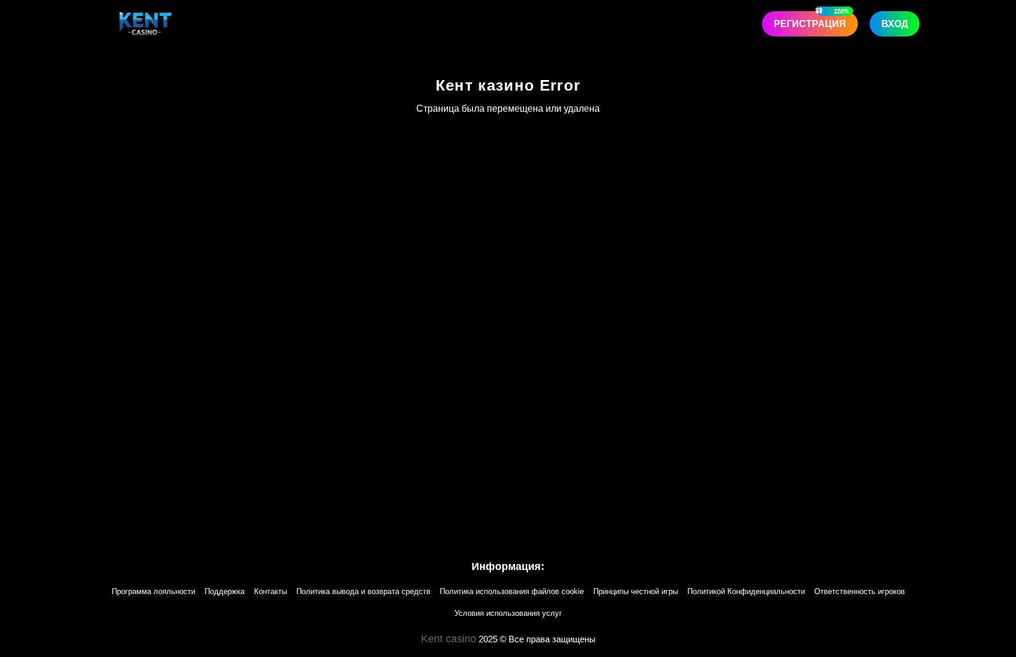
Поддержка (225, 591)
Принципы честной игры (635, 591)
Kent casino (448, 639)
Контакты (270, 591)
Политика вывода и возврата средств (363, 591)
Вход (894, 24)
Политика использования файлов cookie (512, 591)
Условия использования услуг (508, 613)
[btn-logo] (145, 23)
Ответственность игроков (859, 591)
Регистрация (810, 24)
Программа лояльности (153, 591)
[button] (995, 589)
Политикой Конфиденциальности (746, 591)
